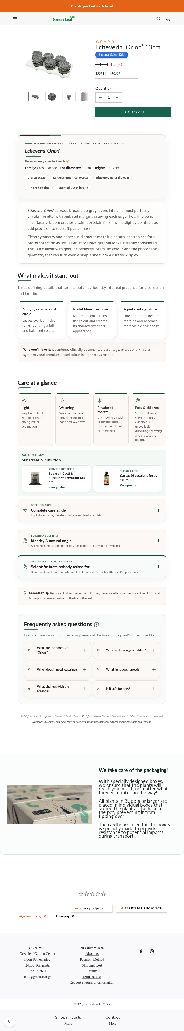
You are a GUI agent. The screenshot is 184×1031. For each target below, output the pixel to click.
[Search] (158, 19)
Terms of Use (91, 977)
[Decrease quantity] (100, 97)
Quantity (103, 88)
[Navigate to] (15, 19)
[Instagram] (152, 951)
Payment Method (92, 959)
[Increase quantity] (117, 97)
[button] (19, 63)
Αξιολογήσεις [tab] (30, 916)
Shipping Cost (92, 965)
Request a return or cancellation (92, 982)
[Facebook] (141, 951)
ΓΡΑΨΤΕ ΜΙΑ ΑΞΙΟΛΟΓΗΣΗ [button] (143, 908)
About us (92, 954)
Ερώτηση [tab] (62, 916)
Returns (91, 971)
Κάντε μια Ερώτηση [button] (93, 908)
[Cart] (168, 19)
